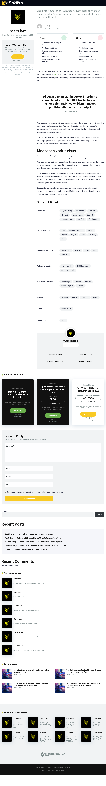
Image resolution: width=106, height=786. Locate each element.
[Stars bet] (7, 587)
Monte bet (17, 619)
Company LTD (66, 309)
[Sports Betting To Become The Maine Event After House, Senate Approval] (7, 692)
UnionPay (92, 235)
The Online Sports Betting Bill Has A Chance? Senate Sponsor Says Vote (33, 538)
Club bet (69, 732)
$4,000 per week (83, 266)
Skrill (83, 235)
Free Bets (53, 384)
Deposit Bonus (88, 385)
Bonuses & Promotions (55, 362)
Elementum (80, 211)
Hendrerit (64, 215)
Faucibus (92, 211)
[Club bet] (60, 741)
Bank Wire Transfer (76, 231)
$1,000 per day (66, 266)
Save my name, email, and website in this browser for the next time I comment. (35, 492)
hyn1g (48, 26)
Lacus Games (78, 215)
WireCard (64, 255)
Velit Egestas (93, 219)
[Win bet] (33, 741)
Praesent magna (67, 219)
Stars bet (17, 579)
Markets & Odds (86, 355)
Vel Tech (81, 219)
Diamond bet (18, 632)
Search (4, 511)
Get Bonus (18, 411)
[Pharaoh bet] (7, 655)
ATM (63, 231)
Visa (63, 239)
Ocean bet (17, 592)
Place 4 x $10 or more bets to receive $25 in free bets (18, 394)
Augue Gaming (66, 211)
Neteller (90, 231)
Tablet (95, 297)
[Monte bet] (7, 628)
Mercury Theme (65, 767)
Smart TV (85, 297)
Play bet (16, 732)
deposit (42, 740)
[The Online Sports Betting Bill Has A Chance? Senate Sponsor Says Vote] (60, 679)
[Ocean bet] (7, 601)
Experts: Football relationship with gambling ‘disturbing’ (26, 549)
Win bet (43, 732)
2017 (63, 320)
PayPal (73, 235)
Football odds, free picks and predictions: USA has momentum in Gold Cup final (35, 546)
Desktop (64, 297)
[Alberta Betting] (12, 3)
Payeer (64, 235)
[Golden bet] (33, 727)
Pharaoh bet (18, 646)
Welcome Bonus (18, 389)
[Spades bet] (7, 614)
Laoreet (90, 215)
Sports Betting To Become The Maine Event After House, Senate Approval (34, 542)
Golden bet (44, 718)
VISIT (17, 57)
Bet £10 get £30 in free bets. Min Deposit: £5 (88, 389)
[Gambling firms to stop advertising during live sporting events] (7, 679)
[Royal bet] (7, 727)
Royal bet (17, 718)
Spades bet (17, 606)
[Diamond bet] (7, 641)
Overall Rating (70, 341)
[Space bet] (86, 727)
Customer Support (86, 362)
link (55, 75)
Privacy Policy (46, 770)
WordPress (57, 767)
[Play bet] (7, 741)
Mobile (74, 297)
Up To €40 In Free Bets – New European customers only (53, 389)
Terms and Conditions (58, 770)
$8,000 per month (67, 270)
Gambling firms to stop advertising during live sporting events (29, 534)
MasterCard (65, 250)
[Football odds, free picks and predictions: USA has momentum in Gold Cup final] (60, 692)
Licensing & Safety (55, 355)
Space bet (97, 718)
